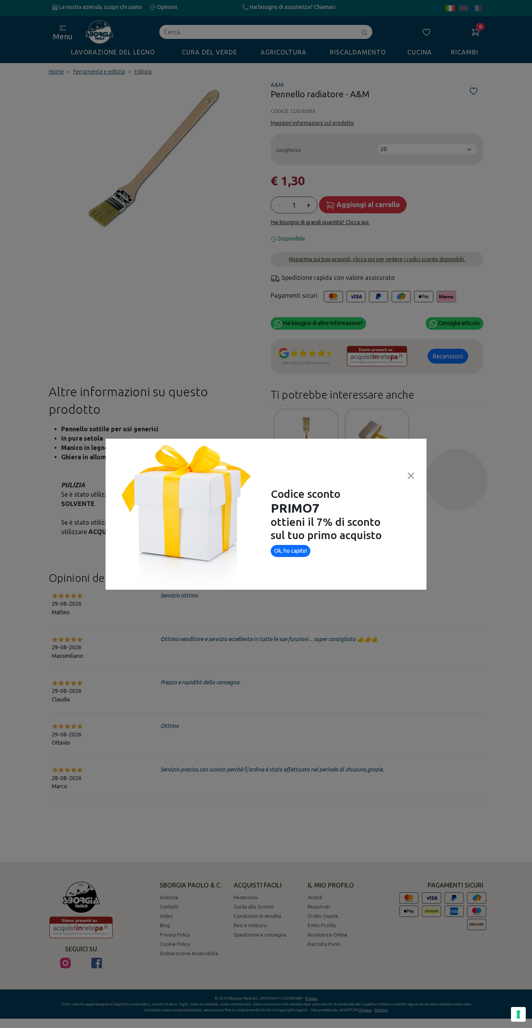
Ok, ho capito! (290, 551)
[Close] (411, 475)
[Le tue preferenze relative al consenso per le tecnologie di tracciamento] (518, 1014)
